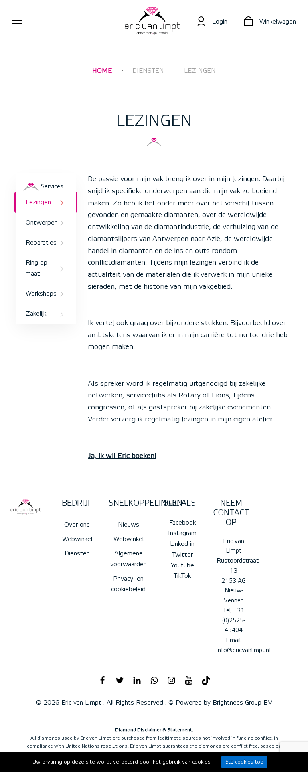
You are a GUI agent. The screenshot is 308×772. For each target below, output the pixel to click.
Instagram (182, 533)
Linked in (182, 543)
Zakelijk (36, 313)
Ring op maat (36, 268)
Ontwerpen (42, 222)
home (102, 70)
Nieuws (128, 524)
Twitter (182, 554)
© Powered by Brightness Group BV (219, 702)
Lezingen (200, 70)
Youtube (182, 565)
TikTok (182, 576)
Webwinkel (77, 539)
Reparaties (41, 242)
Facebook (182, 522)
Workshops (41, 293)
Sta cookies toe (244, 762)
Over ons (77, 524)
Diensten (148, 70)
